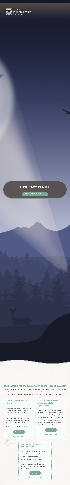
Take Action (19, 432)
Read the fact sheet (19, 436)
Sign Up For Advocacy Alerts (35, 194)
